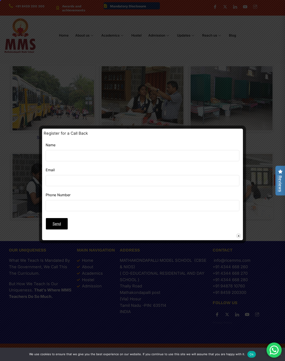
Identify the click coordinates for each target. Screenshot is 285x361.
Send (57, 223)
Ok (252, 354)
